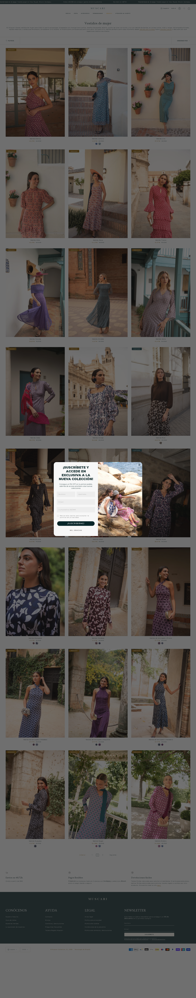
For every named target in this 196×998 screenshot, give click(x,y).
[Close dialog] (139, 465)
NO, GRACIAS (76, 530)
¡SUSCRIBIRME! (76, 523)
